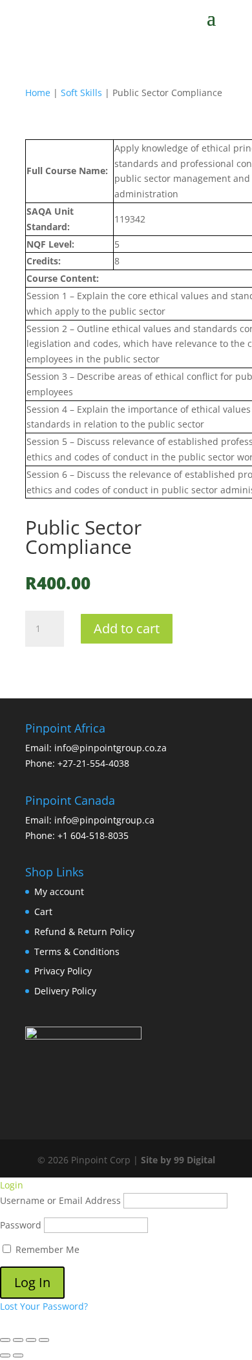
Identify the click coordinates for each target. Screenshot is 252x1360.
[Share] (31, 1340)
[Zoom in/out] (5, 1340)
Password (20, 1225)
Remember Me (46, 1249)
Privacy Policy (63, 971)
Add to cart (127, 628)
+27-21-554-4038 (93, 763)
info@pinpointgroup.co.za (110, 748)
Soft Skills (81, 92)
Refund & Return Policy (84, 931)
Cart (43, 911)
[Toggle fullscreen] (18, 1340)
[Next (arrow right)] (18, 1355)
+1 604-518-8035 (93, 835)
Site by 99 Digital (178, 1160)
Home (37, 92)
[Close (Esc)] (44, 1340)
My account (59, 891)
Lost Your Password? (44, 1306)
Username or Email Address (60, 1200)
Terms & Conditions (77, 951)
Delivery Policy (65, 991)
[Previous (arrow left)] (5, 1355)
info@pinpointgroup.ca (104, 820)
